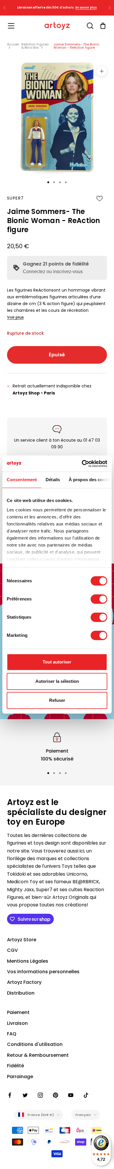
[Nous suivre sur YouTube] (71, 1095)
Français (83, 1114)
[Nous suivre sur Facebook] (10, 1095)
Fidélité (15, 1065)
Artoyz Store (21, 939)
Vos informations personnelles (43, 971)
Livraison (17, 1023)
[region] (57, 747)
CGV (12, 950)
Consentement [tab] (22, 479)
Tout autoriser (57, 661)
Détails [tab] (53, 479)
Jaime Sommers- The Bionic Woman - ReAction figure (76, 46)
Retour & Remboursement (38, 1055)
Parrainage (20, 1076)
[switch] (99, 599)
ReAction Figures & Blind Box (35, 46)
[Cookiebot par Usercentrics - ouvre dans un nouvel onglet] (82, 463)
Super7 (15, 198)
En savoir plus (86, 7)
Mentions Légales (27, 961)
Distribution (20, 993)
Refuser (57, 700)
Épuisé (57, 354)
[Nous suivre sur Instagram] (40, 1095)
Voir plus (15, 317)
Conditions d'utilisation (35, 1044)
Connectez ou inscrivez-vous (53, 271)
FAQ (11, 1033)
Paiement (18, 1012)
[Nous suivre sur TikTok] (86, 1095)
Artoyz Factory (24, 982)
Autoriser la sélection (57, 681)
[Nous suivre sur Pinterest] (55, 1095)
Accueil (13, 44)
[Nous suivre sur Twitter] (25, 1095)
